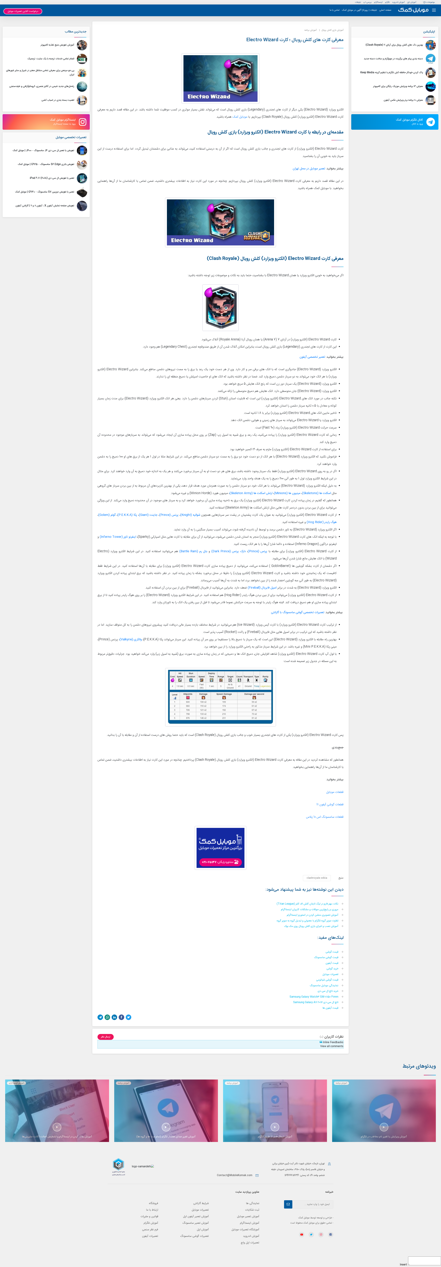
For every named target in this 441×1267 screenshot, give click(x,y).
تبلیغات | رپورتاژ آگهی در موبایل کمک (359, 10)
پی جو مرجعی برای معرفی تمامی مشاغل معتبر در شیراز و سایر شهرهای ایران (40, 72)
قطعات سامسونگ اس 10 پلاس (324, 817)
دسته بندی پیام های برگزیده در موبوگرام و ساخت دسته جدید (393, 59)
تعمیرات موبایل (330, 975)
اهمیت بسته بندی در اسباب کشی (58, 100)
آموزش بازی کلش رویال (332, 30)
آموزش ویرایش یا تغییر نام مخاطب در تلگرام (384, 1137)
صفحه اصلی (385, 10)
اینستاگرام (378, 2)
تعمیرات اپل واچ (250, 1242)
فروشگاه (153, 1203)
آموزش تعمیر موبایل (248, 1216)
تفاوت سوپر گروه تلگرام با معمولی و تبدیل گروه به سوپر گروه (308, 921)
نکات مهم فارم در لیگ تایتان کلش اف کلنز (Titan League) (308, 904)
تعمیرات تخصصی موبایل (71, 137)
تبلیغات (358, 2)
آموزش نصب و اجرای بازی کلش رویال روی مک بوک (311, 926)
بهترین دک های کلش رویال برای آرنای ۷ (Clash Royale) (394, 45)
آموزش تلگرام (151, 1223)
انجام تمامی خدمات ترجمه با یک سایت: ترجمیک (50, 59)
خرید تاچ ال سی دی (328, 991)
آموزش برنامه (310, 30)
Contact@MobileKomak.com (234, 1175)
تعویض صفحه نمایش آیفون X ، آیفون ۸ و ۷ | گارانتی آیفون (45, 206)
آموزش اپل (411, 2)
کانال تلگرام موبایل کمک (409, 122)
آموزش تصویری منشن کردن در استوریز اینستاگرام (313, 915)
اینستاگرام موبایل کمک (62, 122)
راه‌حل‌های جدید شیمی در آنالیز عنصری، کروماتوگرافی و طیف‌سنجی (41, 86)
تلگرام (387, 2)
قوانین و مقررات (149, 1216)
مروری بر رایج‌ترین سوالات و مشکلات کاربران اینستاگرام (310, 910)
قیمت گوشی (332, 952)
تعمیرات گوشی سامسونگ (194, 1236)
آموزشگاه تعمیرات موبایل (245, 1229)
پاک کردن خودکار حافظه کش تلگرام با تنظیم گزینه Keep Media (391, 73)
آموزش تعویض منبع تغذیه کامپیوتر (57, 45)
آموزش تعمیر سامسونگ (195, 1223)
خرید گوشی (332, 969)
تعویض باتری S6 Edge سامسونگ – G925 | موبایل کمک (46, 164)
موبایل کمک (239, 117)
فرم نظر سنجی (150, 1229)
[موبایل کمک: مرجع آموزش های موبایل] (413, 10)
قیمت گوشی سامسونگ (326, 958)
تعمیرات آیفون (150, 1236)
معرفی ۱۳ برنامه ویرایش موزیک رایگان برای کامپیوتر (398, 86)
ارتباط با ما (152, 1210)
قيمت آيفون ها (330, 1008)
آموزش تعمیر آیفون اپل (196, 1216)
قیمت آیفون (332, 963)
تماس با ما (335, 10)
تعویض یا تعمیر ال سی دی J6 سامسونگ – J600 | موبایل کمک (43, 151)
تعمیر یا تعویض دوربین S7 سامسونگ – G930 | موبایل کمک (44, 192)
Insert (403, 1265)
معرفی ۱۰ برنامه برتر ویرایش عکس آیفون (403, 100)
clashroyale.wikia (317, 878)
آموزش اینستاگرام (16, 1083)
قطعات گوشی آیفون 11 (329, 804)
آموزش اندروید (398, 2)
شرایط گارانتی (201, 1203)
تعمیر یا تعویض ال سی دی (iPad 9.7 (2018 (52, 178)
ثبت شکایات (252, 1210)
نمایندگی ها (252, 1203)
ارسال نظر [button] (105, 1037)
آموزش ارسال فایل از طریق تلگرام (275, 1137)
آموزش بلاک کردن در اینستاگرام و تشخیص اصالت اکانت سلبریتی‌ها (57, 1137)
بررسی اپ (367, 2)
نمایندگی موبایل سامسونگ (324, 986)
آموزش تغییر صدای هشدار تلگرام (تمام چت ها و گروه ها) (166, 1137)
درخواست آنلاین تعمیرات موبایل (23, 11)
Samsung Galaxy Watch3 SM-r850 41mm (314, 997)
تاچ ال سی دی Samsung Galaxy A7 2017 (316, 1002)
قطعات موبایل (334, 792)
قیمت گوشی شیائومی (327, 980)
